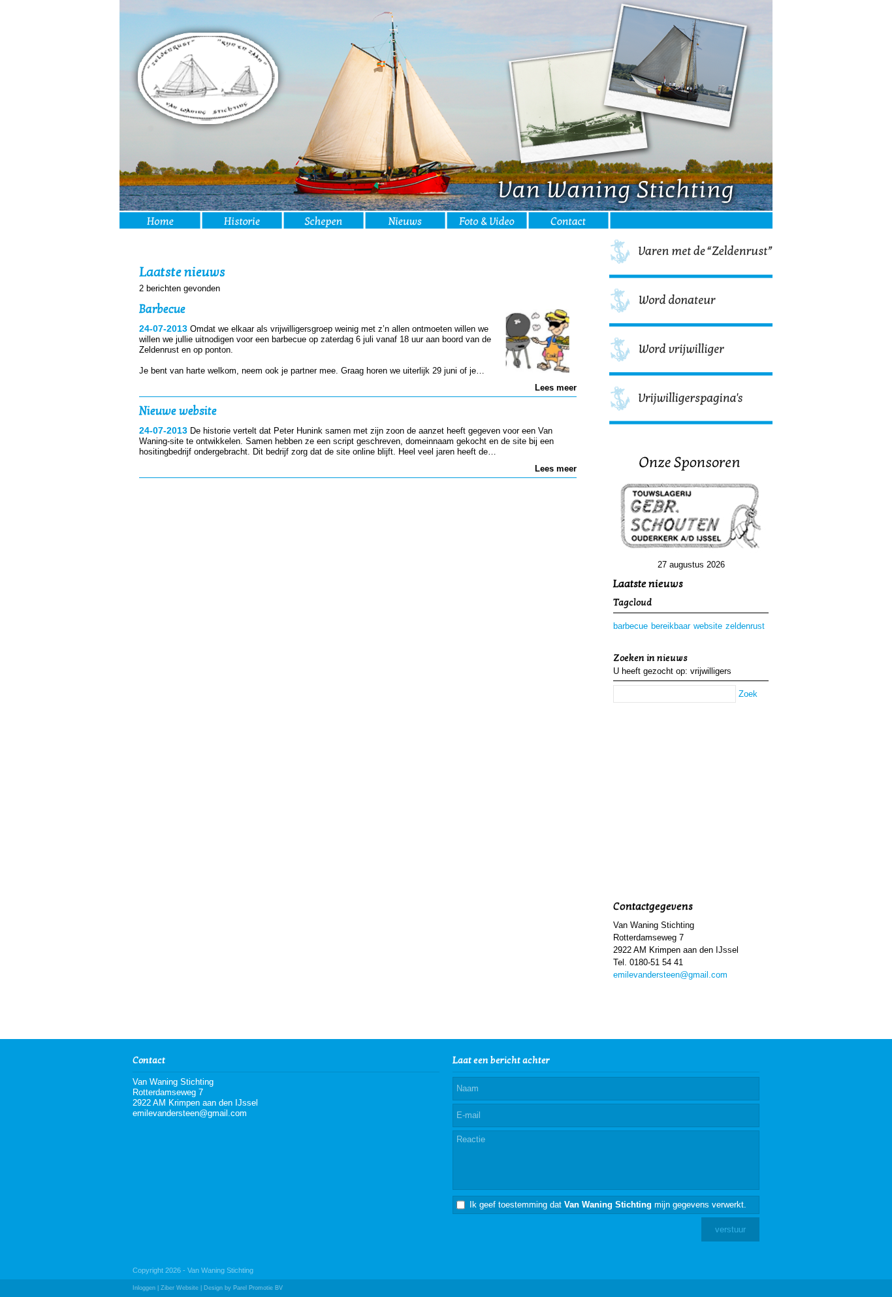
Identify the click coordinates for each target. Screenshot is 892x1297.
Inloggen (144, 1288)
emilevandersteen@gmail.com (670, 975)
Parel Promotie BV (258, 1288)
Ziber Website (180, 1288)
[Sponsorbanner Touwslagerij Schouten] (691, 517)
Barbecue (162, 309)
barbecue (630, 626)
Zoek (748, 694)
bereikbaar (670, 626)
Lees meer (556, 387)
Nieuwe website (178, 411)
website (707, 626)
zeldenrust (745, 626)
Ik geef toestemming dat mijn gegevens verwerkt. (608, 1204)
